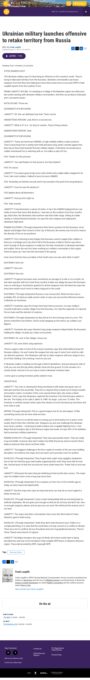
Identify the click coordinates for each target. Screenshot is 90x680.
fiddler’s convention (55, 583)
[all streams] (86, 11)
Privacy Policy (57, 655)
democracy (28, 580)
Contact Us (38, 649)
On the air (45, 604)
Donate (80, 3)
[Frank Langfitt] (7, 575)
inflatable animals (52, 580)
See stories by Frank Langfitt (29, 589)
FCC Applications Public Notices (58, 649)
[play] (6, 11)
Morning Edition (16, 552)
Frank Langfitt (15, 47)
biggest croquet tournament (26, 583)
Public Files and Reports (39, 654)
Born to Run (26, 585)
